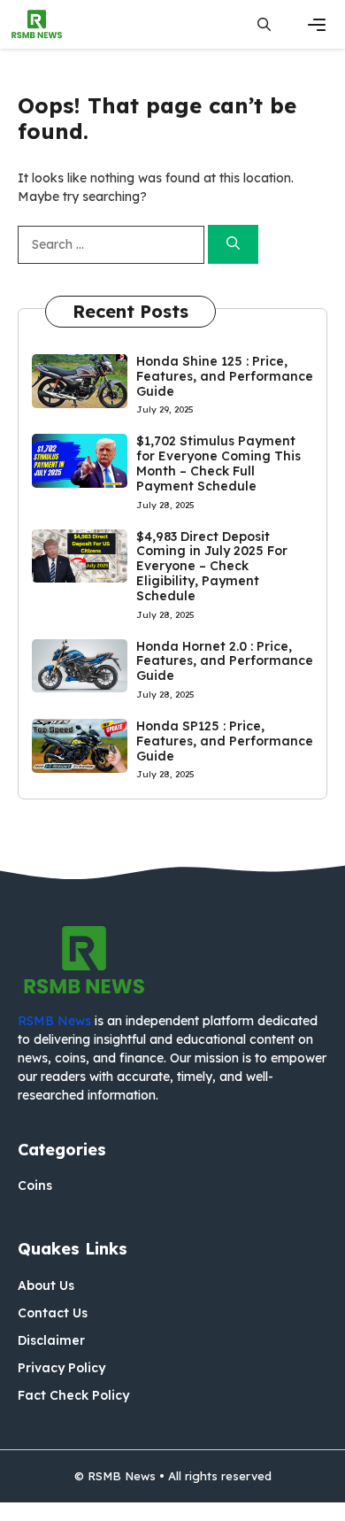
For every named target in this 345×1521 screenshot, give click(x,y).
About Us (46, 1285)
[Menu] (316, 24)
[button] (264, 24)
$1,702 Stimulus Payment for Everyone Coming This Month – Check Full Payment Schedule (218, 463)
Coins (35, 1185)
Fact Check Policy (73, 1395)
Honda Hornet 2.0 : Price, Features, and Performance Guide (224, 661)
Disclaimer (51, 1340)
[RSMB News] (37, 24)
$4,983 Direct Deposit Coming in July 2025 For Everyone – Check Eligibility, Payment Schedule (212, 566)
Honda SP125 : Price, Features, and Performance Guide (224, 741)
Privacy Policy (61, 1368)
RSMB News (54, 1021)
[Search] (233, 245)
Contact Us (53, 1313)
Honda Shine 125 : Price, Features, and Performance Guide (224, 376)
